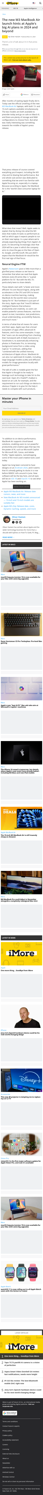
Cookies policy (7, 1435)
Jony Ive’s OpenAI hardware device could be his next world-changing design (22, 1391)
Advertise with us (9, 1468)
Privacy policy (7, 1431)
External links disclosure (11, 1454)
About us (6, 1458)
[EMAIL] (21, 522)
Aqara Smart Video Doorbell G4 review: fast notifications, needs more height (21, 1373)
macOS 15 (25, 478)
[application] (21, 209)
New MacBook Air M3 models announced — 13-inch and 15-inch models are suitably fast (22, 500)
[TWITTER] (14, 522)
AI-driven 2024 (21, 467)
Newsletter (37, 94)
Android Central (8, 1472)
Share (7, 94)
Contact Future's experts (11, 1426)
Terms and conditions (10, 1421)
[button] (40, 3)
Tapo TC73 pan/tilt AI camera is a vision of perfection (22, 1363)
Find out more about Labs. (21, 60)
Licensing (6, 1449)
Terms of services (27, 419)
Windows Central (8, 1477)
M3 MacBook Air (9, 106)
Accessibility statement (11, 1440)
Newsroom (14, 268)
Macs (4, 14)
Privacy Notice (29, 421)
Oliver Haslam (15, 37)
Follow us (25, 94)
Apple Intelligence (30, 8)
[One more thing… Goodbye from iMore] (21, 1347)
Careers (5, 1445)
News (5, 37)
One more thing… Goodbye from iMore (21, 1356)
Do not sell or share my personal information (18, 1481)
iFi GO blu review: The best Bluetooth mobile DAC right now (21, 1382)
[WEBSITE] (17, 522)
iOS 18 (15, 8)
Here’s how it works (20, 51)
